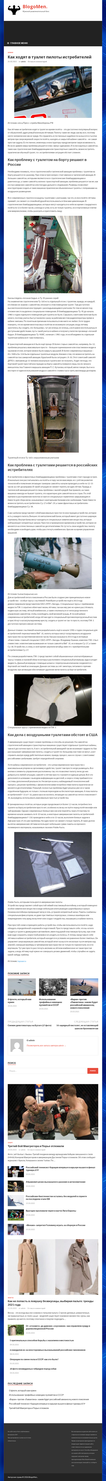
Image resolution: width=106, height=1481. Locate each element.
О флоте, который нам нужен (22, 1390)
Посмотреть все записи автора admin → (46, 1045)
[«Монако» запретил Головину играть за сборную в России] (16, 1234)
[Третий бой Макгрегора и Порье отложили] (53, 1140)
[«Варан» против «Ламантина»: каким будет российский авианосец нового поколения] (84, 996)
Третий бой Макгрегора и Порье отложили (36, 1146)
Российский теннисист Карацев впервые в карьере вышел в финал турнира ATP (47, 1403)
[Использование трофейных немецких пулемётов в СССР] (53, 996)
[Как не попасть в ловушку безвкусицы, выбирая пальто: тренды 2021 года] (53, 1295)
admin (23, 61)
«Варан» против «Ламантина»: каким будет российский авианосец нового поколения (84, 1003)
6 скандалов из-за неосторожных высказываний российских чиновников (47, 1350)
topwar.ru (22, 961)
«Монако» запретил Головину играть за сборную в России (55, 1225)
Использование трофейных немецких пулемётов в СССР (50, 1002)
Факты (11, 1297)
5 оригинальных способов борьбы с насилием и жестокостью (42, 1340)
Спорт (10, 1142)
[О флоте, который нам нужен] (22, 996)
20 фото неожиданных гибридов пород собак (33, 1368)
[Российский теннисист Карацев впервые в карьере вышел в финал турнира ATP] (16, 1176)
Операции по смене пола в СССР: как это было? (34, 1359)
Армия (10, 52)
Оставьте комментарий (37, 61)
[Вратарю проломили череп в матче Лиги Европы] (16, 1219)
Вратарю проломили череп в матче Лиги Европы (51, 1210)
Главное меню (19, 43)
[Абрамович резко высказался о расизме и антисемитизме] (16, 1191)
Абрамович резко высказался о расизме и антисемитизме (55, 1182)
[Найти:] (53, 1071)
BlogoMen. (35, 6)
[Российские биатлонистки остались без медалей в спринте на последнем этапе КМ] (16, 1205)
